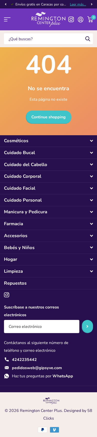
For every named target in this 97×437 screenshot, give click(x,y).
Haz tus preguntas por (42, 376)
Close (48, 141)
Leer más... (78, 4)
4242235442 (24, 359)
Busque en (87, 38)
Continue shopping (48, 117)
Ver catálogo (7, 19)
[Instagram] (6, 295)
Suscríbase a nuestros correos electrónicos (31, 311)
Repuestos (15, 283)
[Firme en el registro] (80, 19)
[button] (5, 4)
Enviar (87, 326)
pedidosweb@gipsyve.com (37, 368)
